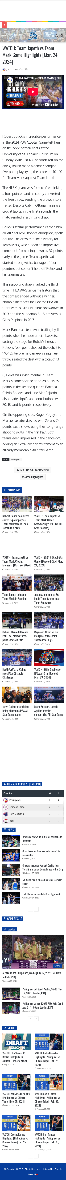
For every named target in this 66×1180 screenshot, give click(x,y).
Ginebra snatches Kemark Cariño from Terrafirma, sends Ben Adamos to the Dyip (42, 867)
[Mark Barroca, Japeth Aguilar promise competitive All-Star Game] (49, 695)
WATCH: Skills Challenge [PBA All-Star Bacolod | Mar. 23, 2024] (47, 673)
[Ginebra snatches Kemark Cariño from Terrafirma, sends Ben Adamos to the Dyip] (11, 870)
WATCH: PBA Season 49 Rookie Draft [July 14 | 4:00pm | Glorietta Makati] (15, 1057)
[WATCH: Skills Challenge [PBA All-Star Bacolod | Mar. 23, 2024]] (49, 657)
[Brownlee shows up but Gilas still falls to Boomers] (11, 841)
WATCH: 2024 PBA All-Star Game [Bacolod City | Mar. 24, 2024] (48, 561)
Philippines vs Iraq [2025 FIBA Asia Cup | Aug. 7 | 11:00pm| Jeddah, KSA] (42, 1005)
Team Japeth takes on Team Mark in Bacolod (14, 596)
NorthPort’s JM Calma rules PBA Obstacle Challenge (14, 673)
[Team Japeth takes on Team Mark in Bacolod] (17, 582)
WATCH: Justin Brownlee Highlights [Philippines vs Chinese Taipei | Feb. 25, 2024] (47, 1059)
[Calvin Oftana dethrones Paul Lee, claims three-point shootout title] (17, 620)
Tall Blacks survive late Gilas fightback (41, 894)
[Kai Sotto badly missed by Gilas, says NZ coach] (11, 884)
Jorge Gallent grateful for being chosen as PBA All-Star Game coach (15, 711)
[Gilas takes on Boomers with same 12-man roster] (11, 855)
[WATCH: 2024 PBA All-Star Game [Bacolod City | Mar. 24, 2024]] (49, 545)
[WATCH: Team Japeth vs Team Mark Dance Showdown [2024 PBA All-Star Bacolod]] (49, 504)
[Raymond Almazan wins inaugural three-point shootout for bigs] (49, 620)
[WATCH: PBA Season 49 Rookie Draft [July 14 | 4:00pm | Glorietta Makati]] (16, 1042)
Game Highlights (33, 476)
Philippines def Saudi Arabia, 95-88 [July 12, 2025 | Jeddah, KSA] (42, 991)
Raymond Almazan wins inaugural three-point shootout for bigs (46, 636)
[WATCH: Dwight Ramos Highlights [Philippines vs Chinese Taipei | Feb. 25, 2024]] (16, 1123)
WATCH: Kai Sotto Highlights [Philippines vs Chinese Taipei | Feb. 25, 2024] (16, 1097)
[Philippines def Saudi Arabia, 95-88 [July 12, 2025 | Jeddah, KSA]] (11, 994)
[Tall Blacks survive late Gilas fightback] (11, 898)
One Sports (15, 459)
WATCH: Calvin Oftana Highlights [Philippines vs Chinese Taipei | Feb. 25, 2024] (47, 1099)
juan (8, 69)
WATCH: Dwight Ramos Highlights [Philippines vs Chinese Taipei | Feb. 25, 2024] (15, 1140)
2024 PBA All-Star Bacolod (33, 470)
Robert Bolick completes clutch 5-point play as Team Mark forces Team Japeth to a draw (15, 522)
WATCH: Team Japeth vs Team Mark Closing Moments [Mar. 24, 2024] (16, 561)
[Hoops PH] (33, 35)
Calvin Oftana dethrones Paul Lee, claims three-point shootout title (15, 636)
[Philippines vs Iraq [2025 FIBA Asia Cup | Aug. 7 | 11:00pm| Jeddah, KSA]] (11, 1008)
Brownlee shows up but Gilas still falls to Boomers (42, 839)
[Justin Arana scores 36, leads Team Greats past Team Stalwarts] (49, 582)
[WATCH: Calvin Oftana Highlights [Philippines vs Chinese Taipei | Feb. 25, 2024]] (49, 1082)
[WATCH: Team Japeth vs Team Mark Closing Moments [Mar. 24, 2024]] (17, 545)
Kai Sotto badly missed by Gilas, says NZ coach (42, 882)
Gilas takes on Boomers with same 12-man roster (41, 853)
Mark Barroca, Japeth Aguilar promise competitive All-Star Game (48, 711)
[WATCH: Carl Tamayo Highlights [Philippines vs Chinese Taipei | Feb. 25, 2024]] (49, 1123)
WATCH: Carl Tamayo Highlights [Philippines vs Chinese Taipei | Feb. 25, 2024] (47, 1140)
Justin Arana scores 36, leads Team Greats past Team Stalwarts (47, 598)
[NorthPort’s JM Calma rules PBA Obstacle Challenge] (17, 657)
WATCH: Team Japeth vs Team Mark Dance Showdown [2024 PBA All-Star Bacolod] (48, 522)
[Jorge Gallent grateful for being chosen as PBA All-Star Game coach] (17, 695)
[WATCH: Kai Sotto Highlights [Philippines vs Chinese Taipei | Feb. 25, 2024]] (16, 1082)
